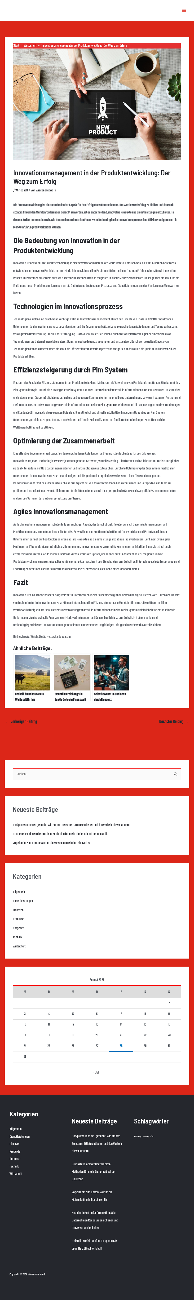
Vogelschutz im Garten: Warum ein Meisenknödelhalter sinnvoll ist (52, 843)
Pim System (107, 405)
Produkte (18, 919)
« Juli (96, 1072)
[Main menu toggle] (184, 10)
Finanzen (18, 910)
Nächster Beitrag (174, 721)
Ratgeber (18, 928)
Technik (17, 937)
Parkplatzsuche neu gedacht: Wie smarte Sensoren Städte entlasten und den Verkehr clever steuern (71, 825)
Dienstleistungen (23, 901)
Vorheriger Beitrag (21, 721)
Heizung (146, 1136)
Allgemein (19, 892)
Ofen (151, 1136)
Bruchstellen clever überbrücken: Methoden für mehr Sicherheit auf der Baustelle (60, 834)
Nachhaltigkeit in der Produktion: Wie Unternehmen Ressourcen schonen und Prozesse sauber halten (95, 1220)
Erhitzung (137, 1136)
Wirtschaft (21, 190)
